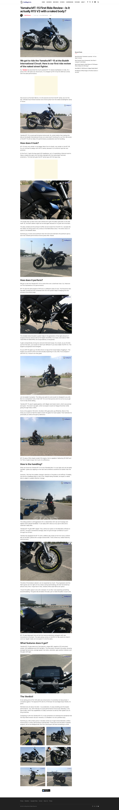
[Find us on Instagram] (92, 2)
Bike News (55, 2)
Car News (49, 2)
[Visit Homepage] (25, 2)
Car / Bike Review (44, 15)
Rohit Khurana (28, 15)
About (83, 2)
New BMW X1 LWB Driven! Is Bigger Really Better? (86, 68)
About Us (46, 800)
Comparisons (69, 2)
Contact (40, 800)
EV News (62, 2)
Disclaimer (27, 800)
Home (43, 2)
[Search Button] (98, 2)
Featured (77, 2)
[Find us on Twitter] (90, 2)
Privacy (21, 800)
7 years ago (35, 15)
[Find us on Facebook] (87, 2)
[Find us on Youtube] (95, 2)
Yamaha (24, 70)
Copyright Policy (34, 800)
